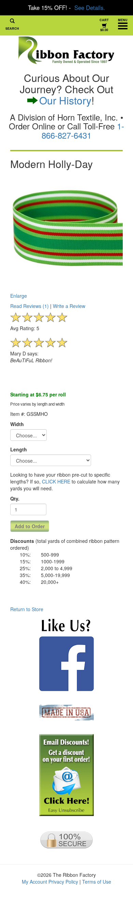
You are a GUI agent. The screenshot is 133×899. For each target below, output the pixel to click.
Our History (65, 100)
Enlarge (18, 295)
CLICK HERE (56, 481)
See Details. (89, 7)
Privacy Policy (63, 881)
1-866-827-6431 (83, 130)
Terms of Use (96, 881)
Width (17, 424)
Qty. (14, 498)
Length (18, 449)
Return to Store (26, 609)
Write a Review (69, 306)
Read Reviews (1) (29, 306)
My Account (34, 881)
